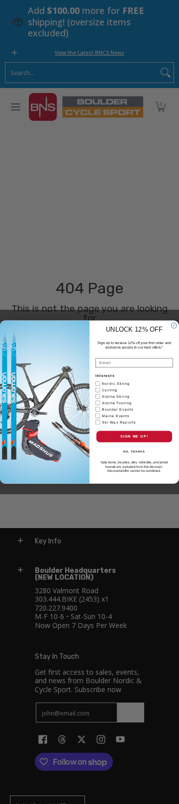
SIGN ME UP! (134, 437)
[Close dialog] (174, 325)
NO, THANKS (134, 451)
